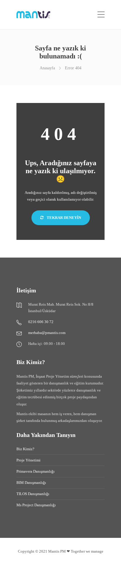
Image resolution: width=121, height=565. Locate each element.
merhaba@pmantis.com (46, 332)
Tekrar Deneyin (63, 217)
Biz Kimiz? (25, 449)
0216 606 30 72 (40, 322)
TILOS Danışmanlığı (32, 494)
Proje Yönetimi (28, 460)
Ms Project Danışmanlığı (36, 505)
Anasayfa (47, 68)
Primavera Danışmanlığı (35, 471)
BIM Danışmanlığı (31, 482)
